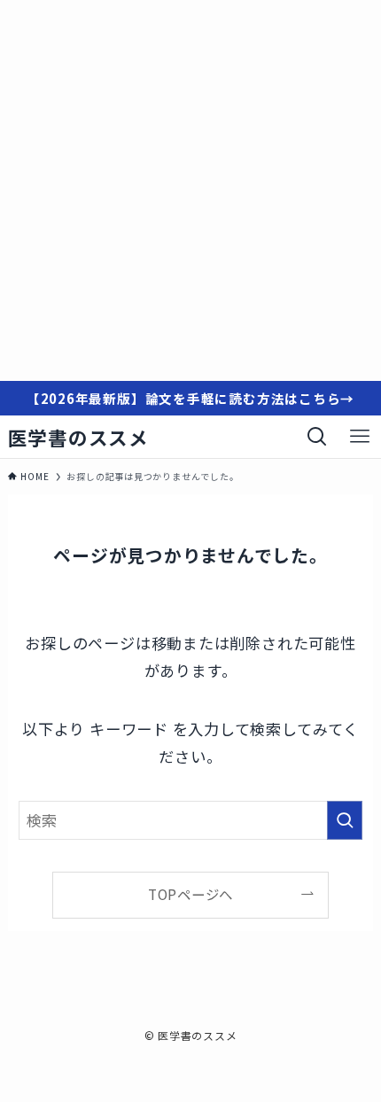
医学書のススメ (78, 437)
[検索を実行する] (344, 820)
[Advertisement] (190, 190)
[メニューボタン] (359, 436)
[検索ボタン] (317, 436)
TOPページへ (190, 894)
